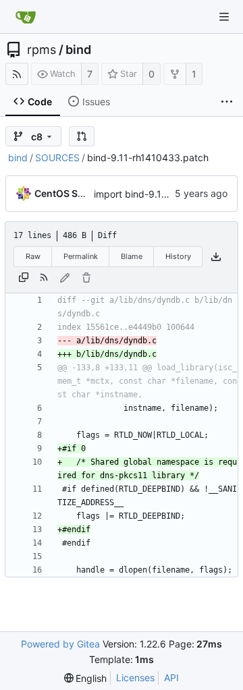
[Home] (26, 17)
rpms (41, 50)
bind (78, 50)
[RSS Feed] (16, 74)
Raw (33, 256)
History (178, 256)
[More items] (227, 102)
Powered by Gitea (60, 644)
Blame (131, 256)
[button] (81, 136)
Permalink (80, 256)
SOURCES (57, 157)
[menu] (85, 678)
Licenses (135, 677)
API (171, 677)
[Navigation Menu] (224, 17)
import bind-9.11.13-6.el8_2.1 (157, 194)
